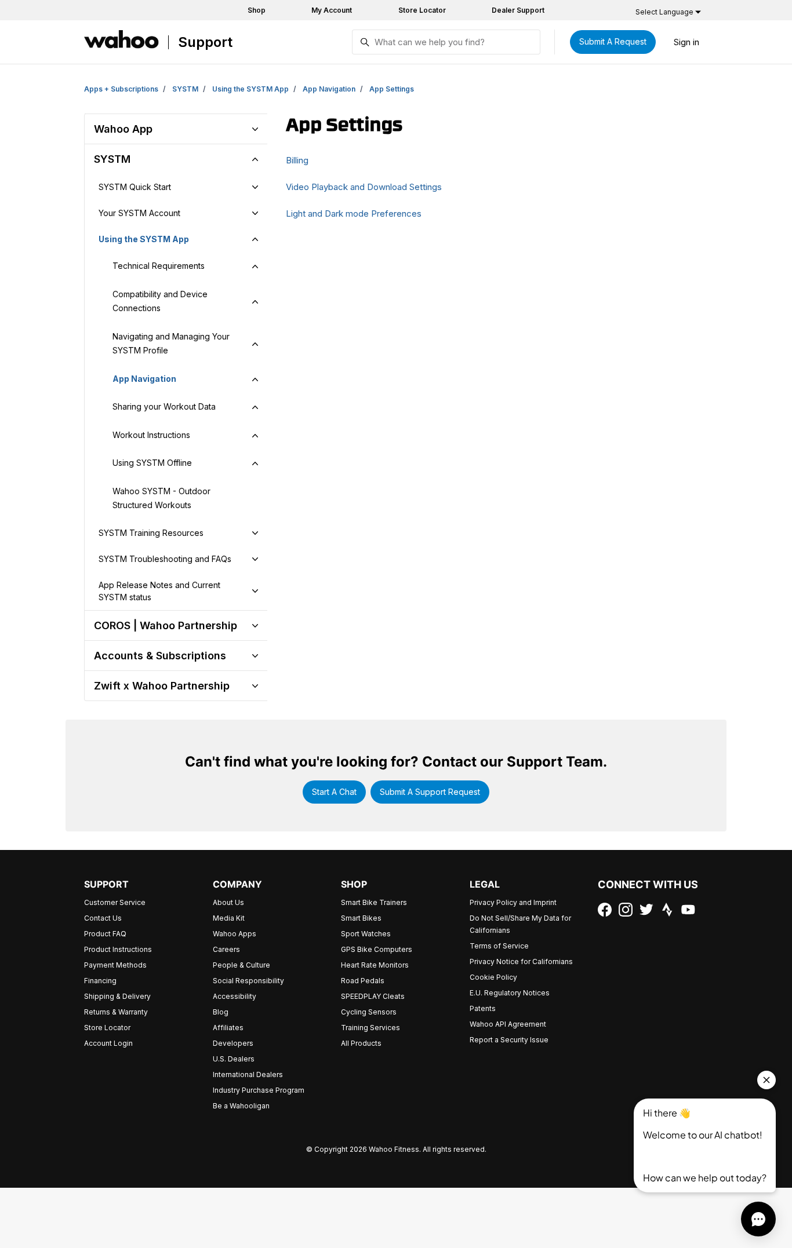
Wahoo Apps (234, 933)
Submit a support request (430, 792)
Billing (297, 160)
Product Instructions (118, 949)
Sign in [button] (686, 42)
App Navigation (329, 89)
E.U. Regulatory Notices (510, 992)
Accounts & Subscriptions (160, 655)
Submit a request (612, 41)
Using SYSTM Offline (152, 463)
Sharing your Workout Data (164, 406)
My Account (331, 10)
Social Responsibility (248, 980)
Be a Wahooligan (241, 1105)
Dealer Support (518, 10)
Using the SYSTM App (250, 89)
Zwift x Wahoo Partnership (162, 686)
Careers (226, 949)
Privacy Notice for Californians (521, 961)
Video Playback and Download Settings (364, 186)
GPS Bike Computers (376, 949)
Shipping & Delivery (117, 996)
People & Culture (241, 965)
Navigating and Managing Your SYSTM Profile (171, 343)
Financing (100, 980)
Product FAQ (105, 933)
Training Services (370, 1027)
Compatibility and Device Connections (160, 301)
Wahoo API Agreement (508, 1024)
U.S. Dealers (234, 1058)
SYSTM (185, 89)
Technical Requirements (158, 266)
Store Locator (422, 10)
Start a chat (334, 792)
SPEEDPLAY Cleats (373, 996)
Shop (257, 10)
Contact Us (103, 918)
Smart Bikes (361, 918)
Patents (483, 1008)
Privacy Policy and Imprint (513, 902)
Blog (220, 1012)
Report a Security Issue (509, 1039)
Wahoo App (123, 129)
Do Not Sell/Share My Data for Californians (520, 924)
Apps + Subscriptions (121, 89)
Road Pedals (362, 980)
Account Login (108, 1043)
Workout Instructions (151, 435)
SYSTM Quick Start (135, 187)
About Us (228, 902)
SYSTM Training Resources (151, 533)
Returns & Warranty (116, 1012)
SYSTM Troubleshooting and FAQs (165, 559)
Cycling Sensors (369, 1012)
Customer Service (115, 902)
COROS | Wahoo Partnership (165, 625)
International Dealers (248, 1074)
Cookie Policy (493, 977)
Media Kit (229, 918)
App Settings (391, 89)
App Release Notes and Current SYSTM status (159, 591)
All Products (361, 1043)
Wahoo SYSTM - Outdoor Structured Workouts (161, 498)
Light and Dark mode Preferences (354, 213)
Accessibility (234, 996)
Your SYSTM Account (139, 213)
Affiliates (228, 1027)
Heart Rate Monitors (375, 965)
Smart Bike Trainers (374, 902)
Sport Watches (366, 933)
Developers (233, 1043)
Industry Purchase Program (258, 1090)
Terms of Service (499, 946)
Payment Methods (115, 965)
